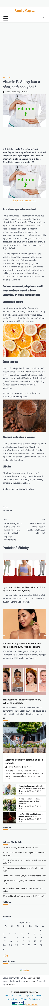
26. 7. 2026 (28, 767)
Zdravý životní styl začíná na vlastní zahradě (24, 761)
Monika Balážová (11, 91)
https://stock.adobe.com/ (24, 200)
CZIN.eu (24, 999)
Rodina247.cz (11, 995)
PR (6, 756)
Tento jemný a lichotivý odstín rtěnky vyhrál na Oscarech (22, 701)
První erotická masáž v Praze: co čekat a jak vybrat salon (31, 815)
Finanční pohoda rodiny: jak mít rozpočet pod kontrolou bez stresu (32, 787)
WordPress (10, 984)
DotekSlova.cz (13, 999)
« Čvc (5, 955)
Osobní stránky (35, 999)
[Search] (44, 18)
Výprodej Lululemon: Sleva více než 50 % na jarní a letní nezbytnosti (24, 589)
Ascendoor (30, 981)
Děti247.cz (22, 995)
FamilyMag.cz (24, 10)
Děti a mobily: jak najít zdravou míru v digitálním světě (24, 896)
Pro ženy (7, 77)
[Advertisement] (24, 49)
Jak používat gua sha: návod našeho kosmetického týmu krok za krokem (22, 645)
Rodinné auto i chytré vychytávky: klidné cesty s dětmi (24, 875)
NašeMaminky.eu (36, 995)
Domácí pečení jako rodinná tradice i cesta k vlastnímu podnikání (29, 801)
